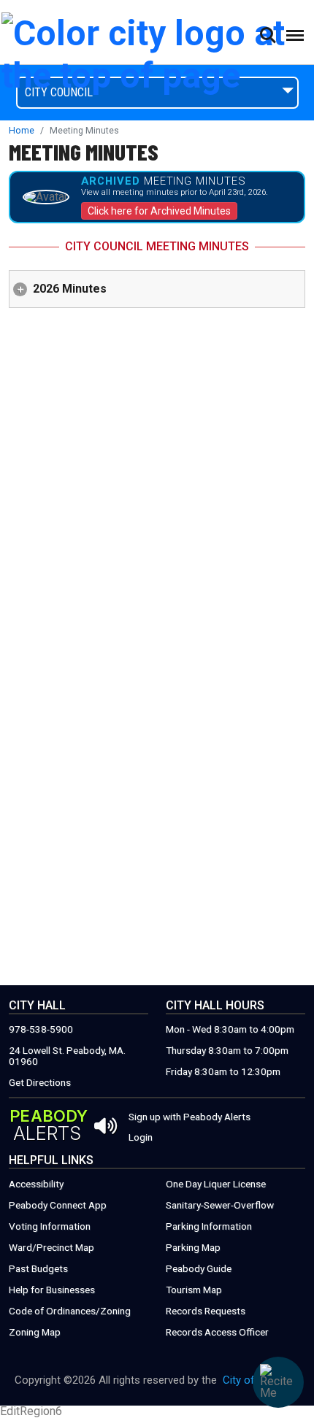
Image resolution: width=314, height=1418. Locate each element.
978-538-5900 (41, 1029)
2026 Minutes (70, 289)
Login (141, 1138)
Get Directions (40, 1082)
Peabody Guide (198, 1268)
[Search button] (267, 35)
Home (21, 130)
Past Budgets (38, 1268)
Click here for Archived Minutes (159, 211)
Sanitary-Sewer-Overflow (220, 1205)
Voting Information (50, 1226)
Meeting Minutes (83, 151)
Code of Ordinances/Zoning (70, 1311)
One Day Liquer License (216, 1184)
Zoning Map (35, 1332)
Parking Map (193, 1247)
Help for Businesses (52, 1289)
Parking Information (209, 1226)
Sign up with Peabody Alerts (189, 1117)
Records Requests (205, 1311)
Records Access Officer (217, 1332)
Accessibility (36, 1184)
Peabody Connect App (58, 1205)
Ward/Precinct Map (51, 1247)
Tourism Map (194, 1289)
